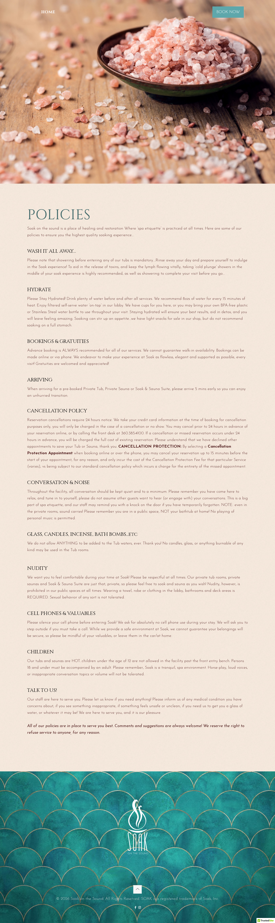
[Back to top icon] (137, 889)
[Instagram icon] (139, 907)
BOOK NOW (228, 12)
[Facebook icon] (135, 907)
